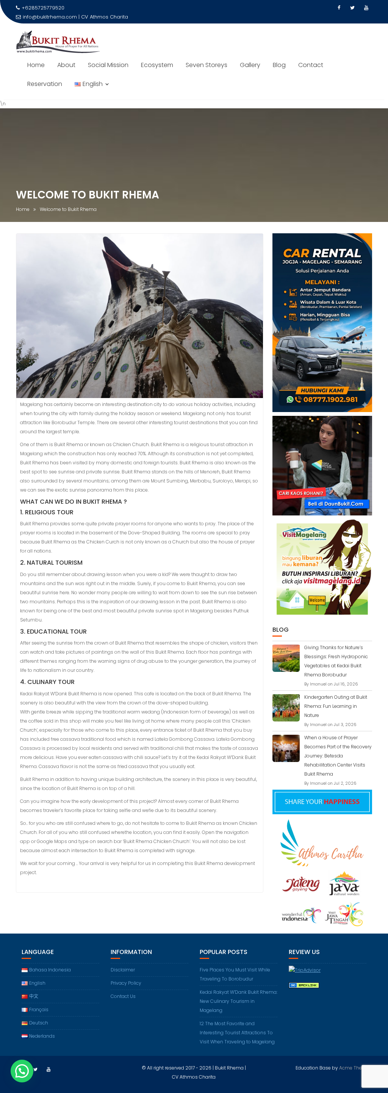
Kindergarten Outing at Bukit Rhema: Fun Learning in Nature (335, 706)
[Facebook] (339, 8)
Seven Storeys (206, 65)
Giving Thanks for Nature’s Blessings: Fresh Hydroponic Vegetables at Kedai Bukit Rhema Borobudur (336, 661)
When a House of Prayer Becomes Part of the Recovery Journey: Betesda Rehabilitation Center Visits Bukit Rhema (338, 755)
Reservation (44, 84)
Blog (279, 65)
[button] (22, 1071)
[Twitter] (352, 8)
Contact (310, 65)
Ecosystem (157, 65)
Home (36, 65)
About (66, 65)
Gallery (250, 65)
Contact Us (123, 996)
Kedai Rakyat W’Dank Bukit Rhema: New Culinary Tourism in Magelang (238, 1001)
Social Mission (108, 65)
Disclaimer (123, 970)
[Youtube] (366, 8)
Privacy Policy (126, 983)
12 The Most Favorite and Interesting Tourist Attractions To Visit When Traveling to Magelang (237, 1032)
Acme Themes (355, 1068)
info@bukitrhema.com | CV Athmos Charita (75, 16)
